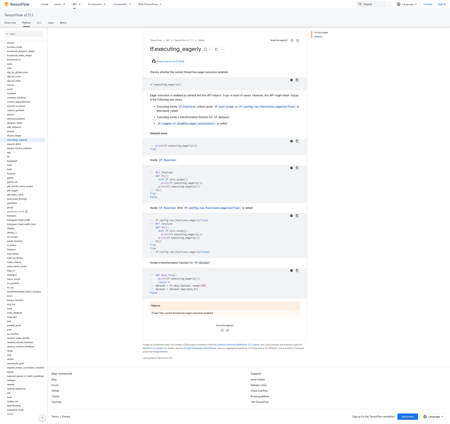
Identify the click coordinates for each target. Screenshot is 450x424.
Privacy (66, 416)
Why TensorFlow (148, 4)
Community (120, 4)
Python (26, 22)
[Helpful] (292, 40)
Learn (57, 4)
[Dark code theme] (291, 80)
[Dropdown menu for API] (80, 4)
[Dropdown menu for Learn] (65, 4)
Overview (10, 22)
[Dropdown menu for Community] (131, 4)
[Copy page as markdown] (216, 49)
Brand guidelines (260, 396)
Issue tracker (258, 379)
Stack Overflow (259, 390)
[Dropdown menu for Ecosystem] (105, 4)
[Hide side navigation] (42, 417)
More (63, 22)
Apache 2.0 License (153, 348)
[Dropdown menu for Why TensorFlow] (162, 4)
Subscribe (408, 416)
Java (51, 22)
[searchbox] (23, 34)
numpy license (160, 351)
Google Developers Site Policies (199, 348)
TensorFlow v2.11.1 (18, 15)
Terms (55, 416)
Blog (54, 379)
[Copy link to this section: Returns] (163, 306)
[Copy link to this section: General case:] (171, 133)
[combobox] (374, 4)
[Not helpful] (297, 40)
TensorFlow (156, 40)
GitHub (428, 4)
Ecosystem (94, 4)
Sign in (442, 4)
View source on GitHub (170, 61)
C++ (39, 22)
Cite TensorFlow (260, 402)
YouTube (57, 402)
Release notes (259, 385)
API (74, 4)
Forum (55, 385)
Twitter (56, 396)
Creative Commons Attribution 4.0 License (238, 344)
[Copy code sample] (297, 80)
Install (44, 4)
